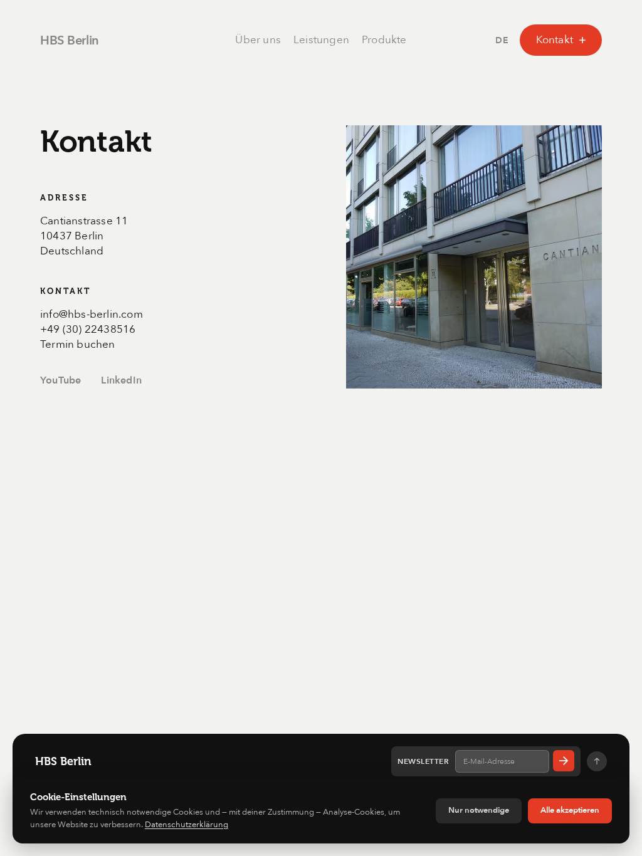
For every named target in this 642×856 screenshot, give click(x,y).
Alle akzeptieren (569, 810)
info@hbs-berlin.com (91, 314)
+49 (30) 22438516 (87, 329)
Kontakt (554, 40)
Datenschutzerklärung (186, 824)
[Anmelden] (563, 760)
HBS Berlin (69, 40)
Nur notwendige (478, 810)
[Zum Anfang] (597, 761)
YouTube (60, 380)
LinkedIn (121, 380)
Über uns (258, 40)
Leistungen (321, 40)
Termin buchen (77, 344)
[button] (502, 40)
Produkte (384, 40)
